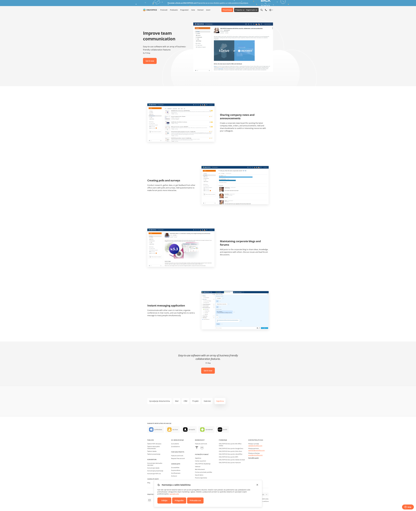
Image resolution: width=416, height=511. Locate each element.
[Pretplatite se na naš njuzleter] (149, 500)
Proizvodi (163, 10)
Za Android (209, 429)
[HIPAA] (196, 448)
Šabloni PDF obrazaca (154, 444)
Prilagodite (179, 500)
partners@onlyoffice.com (256, 450)
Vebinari (197, 466)
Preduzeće (174, 10)
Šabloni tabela (151, 451)
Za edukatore (175, 446)
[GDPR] (202, 448)
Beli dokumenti (200, 469)
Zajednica (198, 458)
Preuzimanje (227, 10)
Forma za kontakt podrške (203, 472)
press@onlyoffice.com (255, 455)
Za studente (175, 444)
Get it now (150, 61)
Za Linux (175, 429)
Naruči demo (199, 475)
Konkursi (174, 476)
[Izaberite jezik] (271, 10)
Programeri (184, 10)
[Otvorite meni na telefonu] (266, 10)
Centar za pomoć (200, 461)
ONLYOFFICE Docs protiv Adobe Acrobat (232, 460)
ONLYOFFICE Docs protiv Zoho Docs (230, 451)
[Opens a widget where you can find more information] (408, 507)
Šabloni (150, 440)
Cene (193, 10)
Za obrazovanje (177, 440)
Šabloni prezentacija (153, 454)
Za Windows (158, 429)
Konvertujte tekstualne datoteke (154, 464)
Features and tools (177, 456)
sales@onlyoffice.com (255, 446)
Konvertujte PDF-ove (154, 474)
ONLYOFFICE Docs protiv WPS (228, 457)
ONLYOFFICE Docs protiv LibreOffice (230, 454)
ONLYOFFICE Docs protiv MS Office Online (230, 445)
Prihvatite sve (195, 500)
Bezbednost (200, 440)
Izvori (208, 10)
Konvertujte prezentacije (155, 471)
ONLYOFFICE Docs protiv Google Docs (231, 448)
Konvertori (152, 459)
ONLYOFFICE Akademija (202, 464)
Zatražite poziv (253, 458)
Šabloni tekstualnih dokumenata (153, 447)
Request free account (178, 458)
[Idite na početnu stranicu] (150, 10)
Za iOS (225, 429)
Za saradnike (175, 467)
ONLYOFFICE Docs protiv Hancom (230, 462)
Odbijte (164, 500)
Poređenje (223, 440)
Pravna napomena (201, 478)
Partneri (200, 10)
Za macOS (191, 429)
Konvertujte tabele (153, 468)
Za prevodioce (175, 470)
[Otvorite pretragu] (261, 10)
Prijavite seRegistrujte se (246, 10)
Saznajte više (174, 494)
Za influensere (175, 473)
